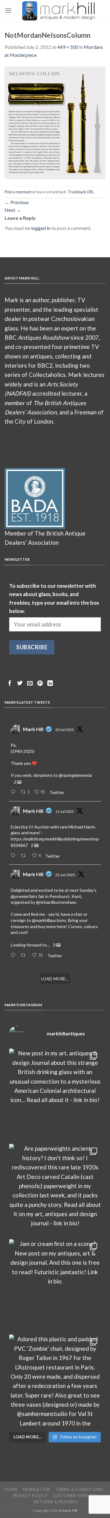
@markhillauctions (49, 920)
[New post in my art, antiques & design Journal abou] (55, 1095)
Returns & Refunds (56, 1501)
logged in (40, 228)
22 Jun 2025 (65, 874)
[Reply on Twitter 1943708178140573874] (14, 856)
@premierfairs (24, 896)
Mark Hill (33, 729)
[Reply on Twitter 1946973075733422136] (14, 792)
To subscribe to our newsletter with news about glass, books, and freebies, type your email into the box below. (54, 598)
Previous (17, 202)
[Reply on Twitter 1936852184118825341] (14, 955)
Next (13, 210)
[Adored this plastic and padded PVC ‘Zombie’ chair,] (55, 1380)
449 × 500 (67, 47)
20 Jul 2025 (64, 729)
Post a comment (18, 191)
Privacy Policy (30, 1495)
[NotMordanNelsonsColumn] (55, 122)
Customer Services (75, 1495)
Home (11, 1489)
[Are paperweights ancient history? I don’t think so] (55, 1190)
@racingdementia (75, 775)
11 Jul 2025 (64, 811)
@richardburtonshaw (56, 902)
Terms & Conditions (79, 1489)
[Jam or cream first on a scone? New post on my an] (55, 1285)
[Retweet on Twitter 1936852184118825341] (24, 955)
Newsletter (36, 1489)
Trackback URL (81, 191)
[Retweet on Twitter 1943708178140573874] (24, 856)
